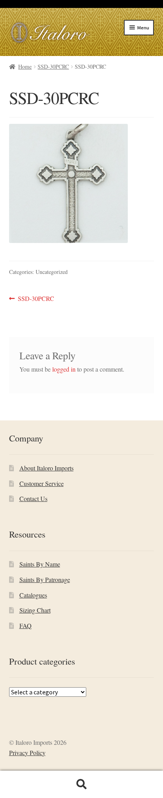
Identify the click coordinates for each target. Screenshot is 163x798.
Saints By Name (39, 564)
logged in (64, 369)
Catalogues (33, 595)
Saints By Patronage (44, 579)
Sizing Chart (35, 610)
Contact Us (33, 498)
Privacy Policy (27, 752)
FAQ (25, 625)
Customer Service (41, 483)
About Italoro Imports (46, 468)
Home (25, 66)
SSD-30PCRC (53, 66)
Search (81, 784)
